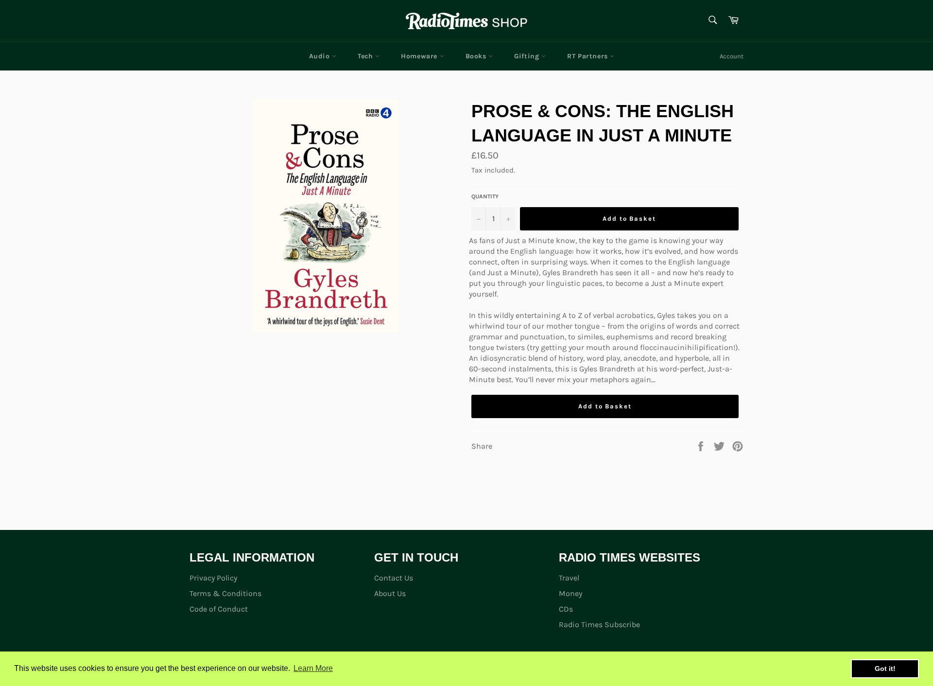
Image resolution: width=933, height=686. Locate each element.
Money (570, 593)
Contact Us (393, 577)
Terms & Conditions (225, 593)
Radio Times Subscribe (599, 624)
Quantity (485, 196)
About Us (390, 593)
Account (731, 56)
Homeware (420, 56)
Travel (569, 577)
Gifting (527, 56)
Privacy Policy (213, 577)
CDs (566, 609)
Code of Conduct (219, 609)
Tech (366, 56)
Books (477, 56)
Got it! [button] (885, 668)
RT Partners (588, 56)
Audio (320, 56)
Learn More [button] (313, 668)
